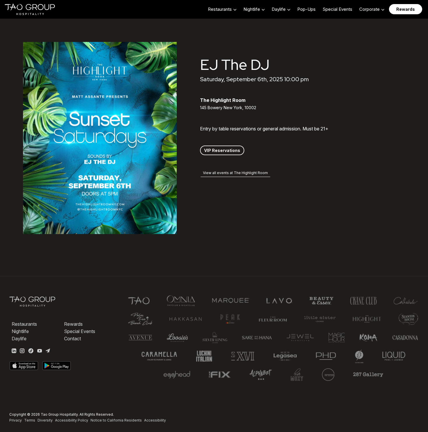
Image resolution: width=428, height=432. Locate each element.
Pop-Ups (306, 9)
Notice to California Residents (116, 420)
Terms (29, 420)
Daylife (19, 338)
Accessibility (155, 420)
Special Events (337, 9)
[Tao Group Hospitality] (30, 9)
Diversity (45, 420)
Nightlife (20, 331)
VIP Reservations (222, 150)
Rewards (73, 324)
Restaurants (24, 324)
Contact (72, 338)
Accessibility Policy (71, 420)
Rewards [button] (405, 9)
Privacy (15, 420)
